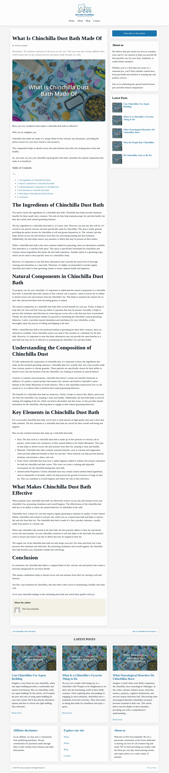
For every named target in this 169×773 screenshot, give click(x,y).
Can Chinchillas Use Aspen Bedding (136, 105)
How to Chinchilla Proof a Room (144, 631)
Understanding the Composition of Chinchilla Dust (39, 187)
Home (66, 737)
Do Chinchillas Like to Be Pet (137, 155)
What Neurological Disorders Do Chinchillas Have (139, 131)
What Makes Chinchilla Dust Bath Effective (36, 193)
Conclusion (23, 197)
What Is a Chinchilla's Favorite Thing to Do (138, 118)
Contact (67, 755)
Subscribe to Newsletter (134, 33)
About (66, 743)
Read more (17, 713)
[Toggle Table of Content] (14, 174)
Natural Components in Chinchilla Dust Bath (36, 183)
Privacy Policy (152, 768)
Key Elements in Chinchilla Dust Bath (34, 190)
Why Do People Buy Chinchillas (138, 142)
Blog (66, 749)
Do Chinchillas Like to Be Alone (24, 631)
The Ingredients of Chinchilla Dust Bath (34, 180)
